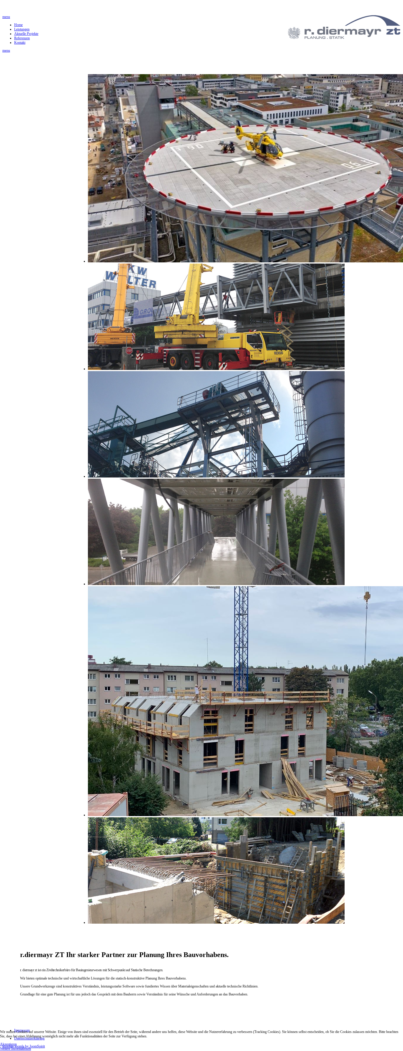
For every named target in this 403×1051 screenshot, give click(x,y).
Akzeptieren (8, 1044)
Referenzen (22, 38)
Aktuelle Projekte (26, 34)
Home (18, 25)
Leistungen (22, 29)
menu (6, 17)
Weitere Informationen (15, 1049)
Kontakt (19, 42)
